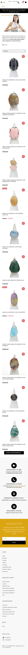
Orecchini (4, 565)
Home (3, 15)
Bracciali (4, 558)
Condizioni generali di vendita (9, 607)
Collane (4, 562)
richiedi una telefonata (18, 486)
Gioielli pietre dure (8, 15)
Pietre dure (5, 571)
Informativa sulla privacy (8, 611)
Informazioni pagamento (8, 590)
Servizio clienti (5, 581)
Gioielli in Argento (6, 569)
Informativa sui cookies (8, 614)
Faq (3, 595)
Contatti (4, 584)
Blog (3, 626)
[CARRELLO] (26, 2)
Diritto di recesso (6, 609)
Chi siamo (4, 605)
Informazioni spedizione (8, 592)
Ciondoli (4, 560)
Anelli (3, 556)
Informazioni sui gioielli (8, 588)
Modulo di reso (6, 586)
